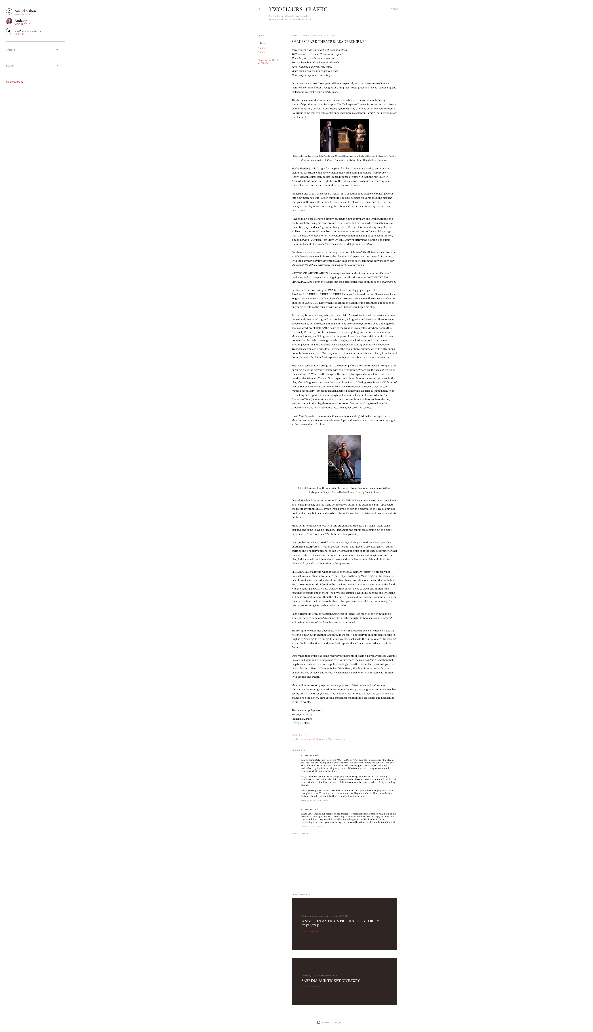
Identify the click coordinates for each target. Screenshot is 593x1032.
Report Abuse (14, 81)
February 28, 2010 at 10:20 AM (314, 800)
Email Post (304, 735)
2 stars (261, 48)
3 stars (261, 52)
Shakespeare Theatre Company (330, 739)
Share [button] (261, 35)
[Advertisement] (344, 864)
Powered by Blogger (331, 1022)
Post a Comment (300, 833)
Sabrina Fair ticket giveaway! (331, 980)
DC (259, 56)
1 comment (314, 931)
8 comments (315, 986)
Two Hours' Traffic (298, 9)
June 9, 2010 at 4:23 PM (311, 826)
